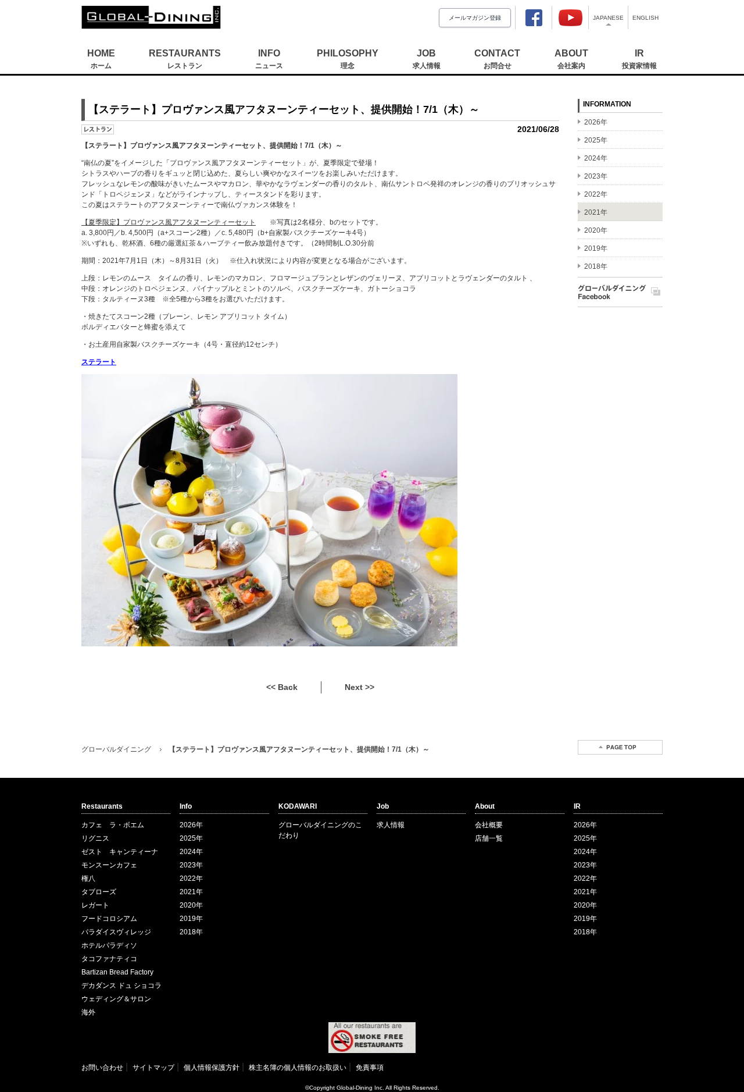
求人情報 (391, 825)
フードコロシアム (109, 919)
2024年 (191, 852)
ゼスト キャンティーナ (119, 852)
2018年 (191, 932)
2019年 (191, 919)
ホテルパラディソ (109, 945)
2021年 (191, 892)
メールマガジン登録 (475, 18)
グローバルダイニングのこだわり (320, 830)
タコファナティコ (109, 959)
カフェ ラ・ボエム (112, 825)
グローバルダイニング (116, 749)
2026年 (191, 825)
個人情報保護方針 (211, 1067)
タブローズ (98, 892)
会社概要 (489, 825)
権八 (88, 878)
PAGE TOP (620, 747)
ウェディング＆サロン (116, 999)
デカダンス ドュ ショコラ (121, 985)
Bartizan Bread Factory (117, 972)
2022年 (191, 878)
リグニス (95, 838)
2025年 (191, 838)
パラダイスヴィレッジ (116, 932)
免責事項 (370, 1067)
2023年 (191, 865)
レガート (95, 905)
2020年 (191, 905)
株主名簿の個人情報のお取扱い (297, 1067)
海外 (88, 1012)
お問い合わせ (102, 1067)
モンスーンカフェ (109, 865)
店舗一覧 (489, 838)
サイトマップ (153, 1067)
